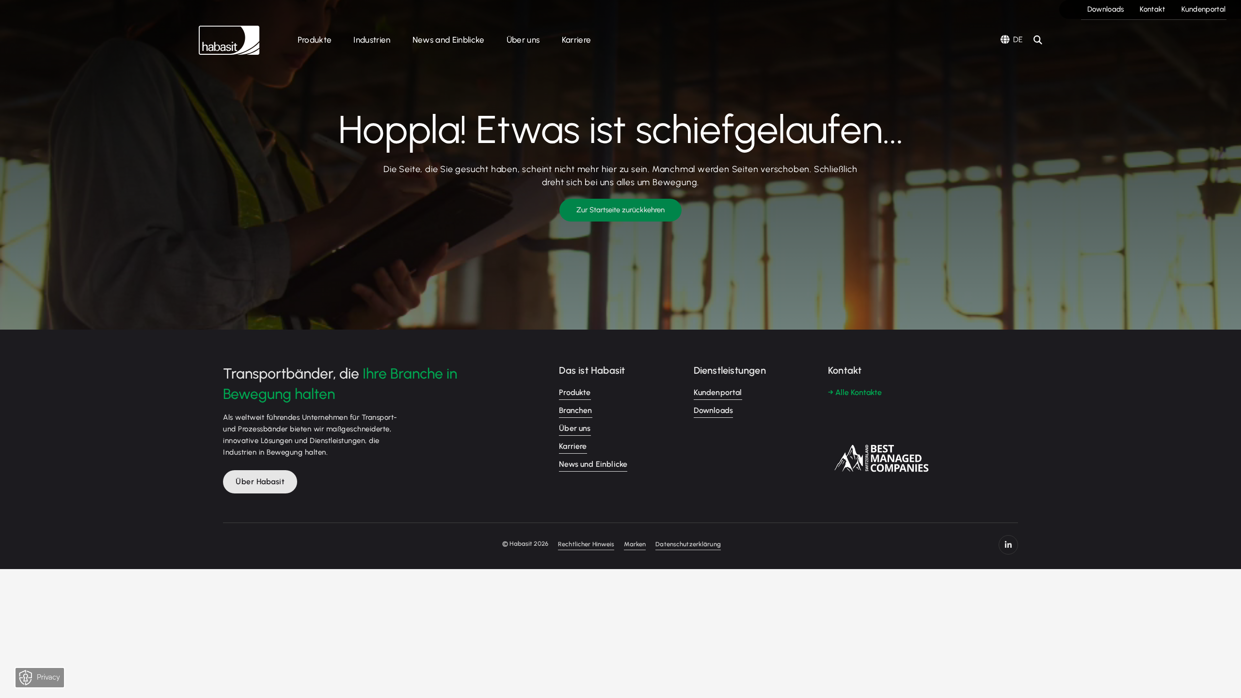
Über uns (523, 40)
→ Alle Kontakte (855, 392)
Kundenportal (1203, 9)
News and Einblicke (449, 40)
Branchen (575, 410)
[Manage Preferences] (49, 680)
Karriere (576, 40)
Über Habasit (260, 481)
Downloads (1105, 9)
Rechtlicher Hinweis (586, 544)
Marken (635, 544)
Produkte (315, 40)
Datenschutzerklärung (688, 544)
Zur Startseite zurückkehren (620, 210)
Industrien (371, 40)
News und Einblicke (593, 464)
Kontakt (1152, 9)
